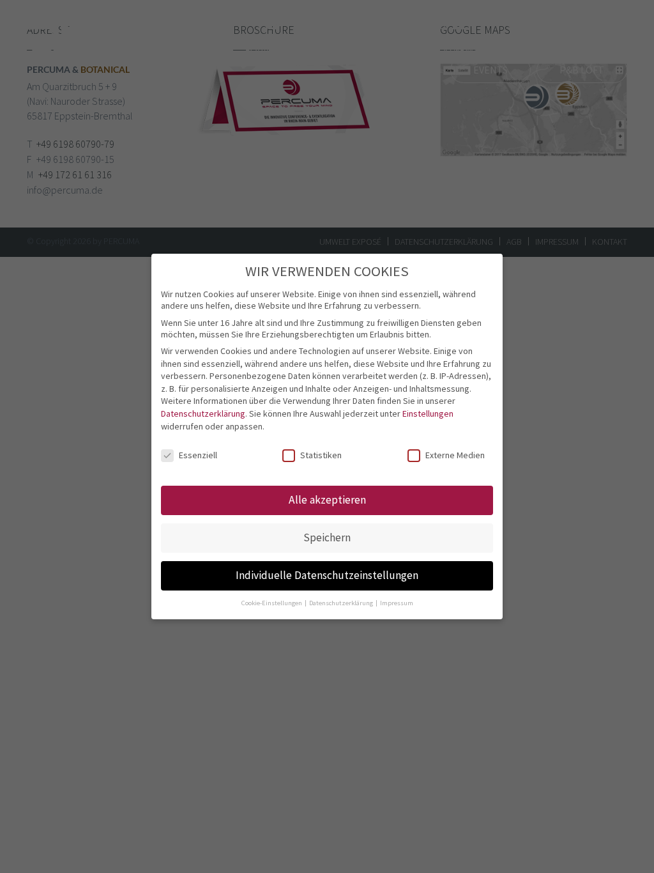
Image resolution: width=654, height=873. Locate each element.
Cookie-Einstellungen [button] (272, 603)
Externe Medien (455, 455)
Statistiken (321, 455)
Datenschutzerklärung (203, 413)
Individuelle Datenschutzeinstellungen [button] (327, 575)
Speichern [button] (327, 537)
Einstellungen (427, 413)
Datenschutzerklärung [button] (341, 603)
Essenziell (198, 455)
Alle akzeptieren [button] (327, 500)
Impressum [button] (396, 603)
